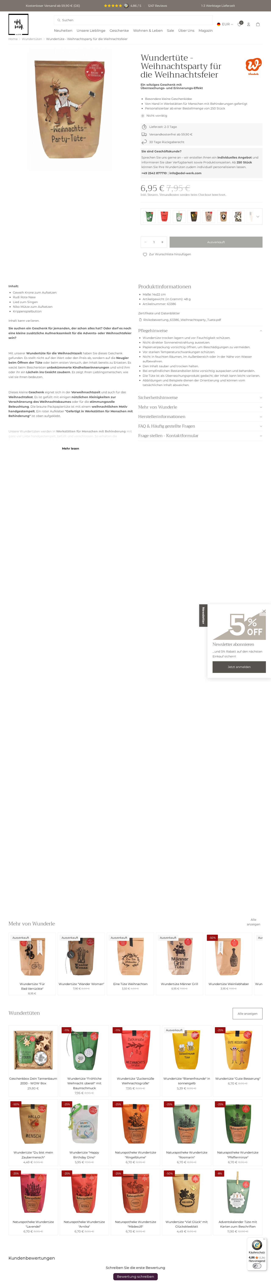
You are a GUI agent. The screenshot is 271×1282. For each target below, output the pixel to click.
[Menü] (264, 1240)
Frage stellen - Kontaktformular (168, 435)
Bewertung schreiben (135, 1277)
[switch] (257, 1265)
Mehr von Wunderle (157, 407)
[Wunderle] (254, 66)
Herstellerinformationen (161, 416)
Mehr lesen (70, 448)
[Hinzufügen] (245, 973)
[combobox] (127, 20)
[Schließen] (264, 611)
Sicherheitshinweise (158, 397)
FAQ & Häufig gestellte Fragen (166, 426)
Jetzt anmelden (239, 667)
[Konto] (248, 24)
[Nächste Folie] (258, 964)
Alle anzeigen (253, 922)
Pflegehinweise (152, 330)
